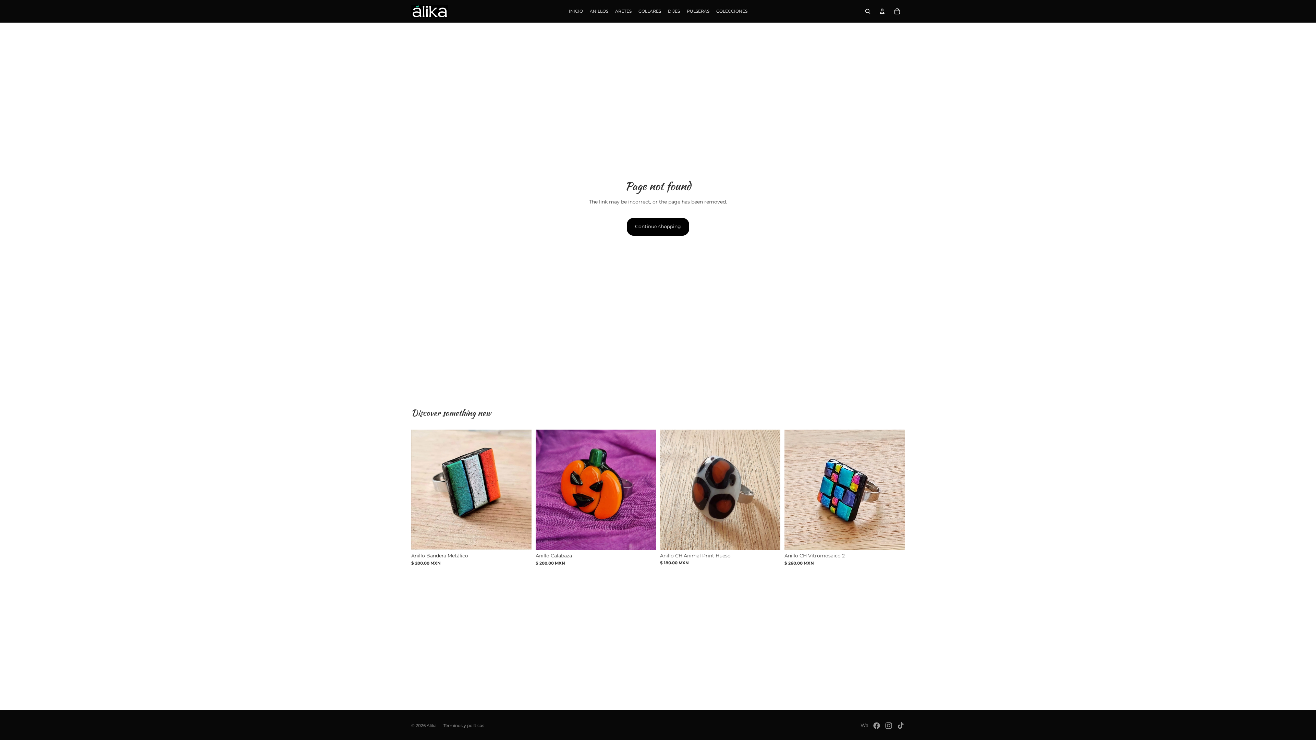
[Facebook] (877, 726)
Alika (432, 725)
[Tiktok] (901, 726)
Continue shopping (658, 226)
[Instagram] (889, 726)
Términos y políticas (463, 725)
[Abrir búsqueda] (867, 11)
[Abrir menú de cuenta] (882, 11)
